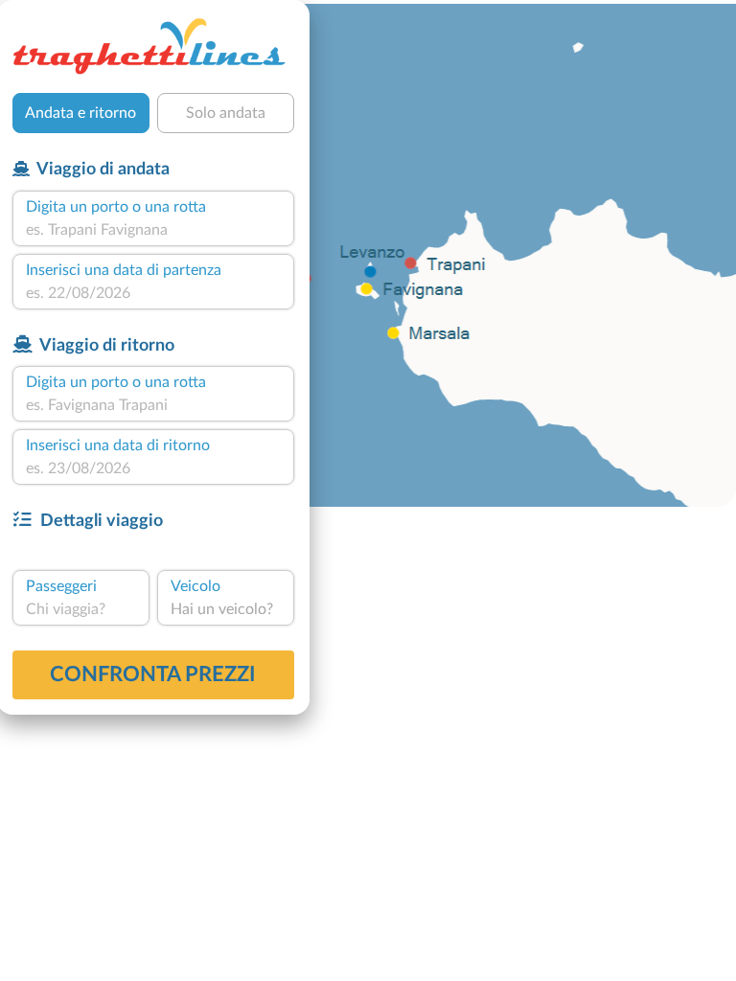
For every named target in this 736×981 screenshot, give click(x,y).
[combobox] (153, 229)
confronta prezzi (153, 674)
